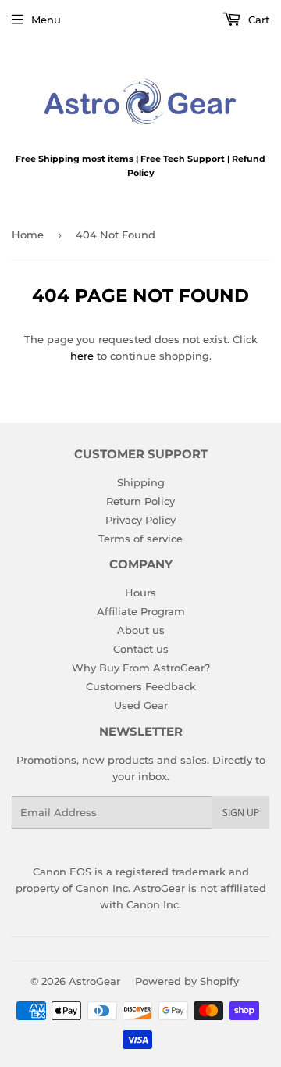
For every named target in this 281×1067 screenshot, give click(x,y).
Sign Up (240, 812)
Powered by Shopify (187, 981)
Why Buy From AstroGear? (141, 667)
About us (141, 630)
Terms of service (140, 538)
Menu (46, 19)
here (82, 355)
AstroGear (94, 981)
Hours (140, 592)
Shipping (141, 482)
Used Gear (141, 705)
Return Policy (140, 501)
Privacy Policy (140, 520)
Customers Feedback (141, 686)
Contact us (141, 649)
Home (28, 234)
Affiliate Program (141, 611)
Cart (257, 19)
